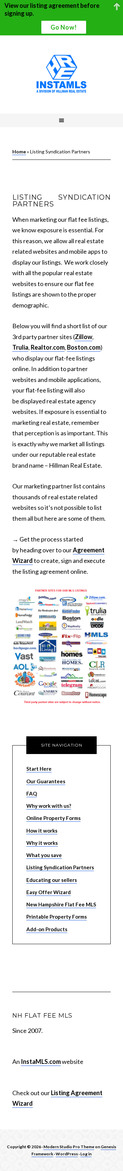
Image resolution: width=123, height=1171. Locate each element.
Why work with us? (48, 806)
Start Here (39, 769)
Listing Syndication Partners (60, 867)
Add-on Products (46, 929)
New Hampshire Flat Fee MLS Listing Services (61, 74)
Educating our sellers (51, 880)
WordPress (67, 1153)
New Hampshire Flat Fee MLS (61, 904)
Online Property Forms (53, 818)
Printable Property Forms (56, 917)
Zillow (83, 336)
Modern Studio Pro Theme (68, 1146)
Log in (86, 1153)
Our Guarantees (45, 781)
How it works (41, 830)
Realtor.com (48, 347)
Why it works (42, 843)
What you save (44, 855)
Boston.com (83, 347)
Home (19, 151)
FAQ (31, 793)
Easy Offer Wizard (48, 892)
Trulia (20, 347)
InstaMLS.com (41, 1061)
